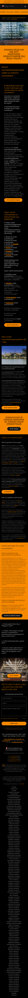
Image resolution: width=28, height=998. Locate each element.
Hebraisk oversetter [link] (14, 900)
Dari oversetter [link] (14, 893)
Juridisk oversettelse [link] (14, 801)
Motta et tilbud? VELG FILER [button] (10, 718)
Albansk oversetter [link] (13, 818)
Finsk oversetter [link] (14, 830)
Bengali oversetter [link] (14, 890)
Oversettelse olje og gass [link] (14, 806)
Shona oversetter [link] (14, 982)
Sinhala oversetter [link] (14, 930)
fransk (12, 475)
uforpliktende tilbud (15, 402)
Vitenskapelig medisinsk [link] (14, 813)
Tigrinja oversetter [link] (14, 986)
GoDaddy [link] (22, 783)
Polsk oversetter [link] (14, 858)
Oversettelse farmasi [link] (14, 811)
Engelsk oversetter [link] (14, 825)
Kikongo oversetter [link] (14, 965)
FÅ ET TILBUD (14, 428)
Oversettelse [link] (14, 794)
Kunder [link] (14, 790)
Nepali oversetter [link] (14, 919)
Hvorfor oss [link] (14, 788)
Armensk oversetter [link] (14, 886)
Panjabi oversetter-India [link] (14, 921)
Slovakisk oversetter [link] (14, 869)
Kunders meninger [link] (14, 792)
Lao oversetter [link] (14, 916)
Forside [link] (14, 787)
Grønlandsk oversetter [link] (14, 836)
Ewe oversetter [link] (14, 954)
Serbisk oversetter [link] (14, 867)
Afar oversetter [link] (14, 946)
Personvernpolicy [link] (9, 729)
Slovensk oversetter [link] (14, 871)
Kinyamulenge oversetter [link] (14, 970)
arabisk (18, 475)
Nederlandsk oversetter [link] (14, 855)
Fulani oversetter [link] (14, 956)
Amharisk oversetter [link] (14, 949)
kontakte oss (20, 538)
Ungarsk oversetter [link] (14, 883)
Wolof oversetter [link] (14, 988)
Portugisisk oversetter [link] (13, 860)
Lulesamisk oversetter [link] (14, 850)
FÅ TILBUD (14, 19)
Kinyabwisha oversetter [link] (14, 968)
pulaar (15, 462)
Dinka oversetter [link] (14, 953)
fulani (11, 461)
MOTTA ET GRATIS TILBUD (12, 615)
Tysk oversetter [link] (14, 879)
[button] (25, 6)
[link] (10, 6)
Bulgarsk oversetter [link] (14, 822)
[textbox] (14, 698)
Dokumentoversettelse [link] (14, 799)
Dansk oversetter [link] (14, 823)
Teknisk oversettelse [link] (14, 804)
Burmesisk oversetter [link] (14, 892)
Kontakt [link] (14, 993)
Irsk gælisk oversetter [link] (14, 837)
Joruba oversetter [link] (14, 963)
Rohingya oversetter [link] (14, 926)
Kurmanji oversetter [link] (14, 914)
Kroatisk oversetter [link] (14, 844)
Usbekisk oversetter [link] (14, 942)
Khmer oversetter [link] (14, 907)
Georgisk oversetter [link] (14, 897)
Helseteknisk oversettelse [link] (14, 808)
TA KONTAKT (8, 491)
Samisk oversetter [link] (14, 865)
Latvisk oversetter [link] (14, 846)
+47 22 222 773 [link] (13, 756)
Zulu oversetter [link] (14, 991)
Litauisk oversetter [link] (14, 848)
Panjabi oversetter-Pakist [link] (14, 923)
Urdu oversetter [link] (14, 940)
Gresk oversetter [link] (14, 834)
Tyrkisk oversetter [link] (14, 937)
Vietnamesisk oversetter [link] (14, 944)
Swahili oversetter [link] (14, 984)
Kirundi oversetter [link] (14, 974)
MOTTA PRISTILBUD (13, 325)
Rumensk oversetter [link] (14, 862)
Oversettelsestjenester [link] (14, 795)
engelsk (15, 486)
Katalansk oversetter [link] (14, 843)
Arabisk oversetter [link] (14, 885)
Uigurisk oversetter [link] (14, 939)
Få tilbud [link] (14, 995)
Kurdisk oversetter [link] (14, 913)
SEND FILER (14, 723)
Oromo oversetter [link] (14, 979)
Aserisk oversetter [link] (14, 888)
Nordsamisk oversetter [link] (14, 857)
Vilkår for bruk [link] (16, 729)
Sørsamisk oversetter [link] (14, 876)
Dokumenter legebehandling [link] (14, 815)
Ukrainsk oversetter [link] (14, 881)
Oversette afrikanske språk (18, 17)
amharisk (10, 511)
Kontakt (4, 605)
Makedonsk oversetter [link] (14, 851)
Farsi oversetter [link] (14, 895)
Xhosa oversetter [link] (14, 989)
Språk (8, 17)
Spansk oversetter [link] (14, 872)
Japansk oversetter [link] (14, 906)
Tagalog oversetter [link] (14, 933)
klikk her (13, 608)
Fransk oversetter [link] (14, 832)
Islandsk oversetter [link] (14, 839)
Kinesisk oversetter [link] (14, 909)
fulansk (23, 461)
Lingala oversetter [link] (14, 977)
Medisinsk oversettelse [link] (14, 809)
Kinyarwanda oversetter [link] (14, 972)
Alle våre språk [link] (14, 816)
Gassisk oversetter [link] (14, 958)
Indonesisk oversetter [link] (14, 904)
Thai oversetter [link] (14, 928)
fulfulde (6, 462)
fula (2, 462)
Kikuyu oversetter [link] (14, 967)
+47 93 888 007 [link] (13, 757)
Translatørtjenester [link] (14, 797)
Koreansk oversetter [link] (14, 911)
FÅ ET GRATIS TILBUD (13, 200)
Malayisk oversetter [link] (14, 918)
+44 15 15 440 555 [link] (13, 759)
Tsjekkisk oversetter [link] (14, 878)
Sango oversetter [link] (14, 981)
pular (9, 462)
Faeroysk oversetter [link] (14, 829)
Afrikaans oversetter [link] (14, 947)
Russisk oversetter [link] (14, 864)
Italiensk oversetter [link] (14, 841)
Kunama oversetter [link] (14, 975)
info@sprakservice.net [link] (14, 761)
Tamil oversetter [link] (14, 935)
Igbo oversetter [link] (13, 961)
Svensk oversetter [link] (14, 874)
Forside (3, 17)
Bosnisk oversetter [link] (14, 820)
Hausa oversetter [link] (14, 960)
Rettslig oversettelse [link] (14, 802)
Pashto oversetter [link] (14, 925)
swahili (14, 511)
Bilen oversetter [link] (14, 951)
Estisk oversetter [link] (14, 827)
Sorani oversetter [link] (14, 932)
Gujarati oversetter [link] (14, 899)
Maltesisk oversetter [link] (14, 853)
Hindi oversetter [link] (14, 902)
